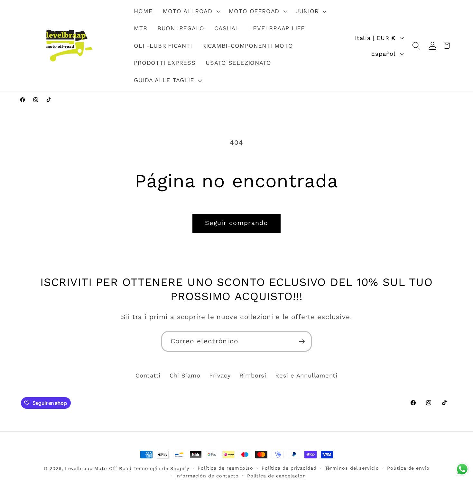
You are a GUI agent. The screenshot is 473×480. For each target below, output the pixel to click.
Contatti (148, 375)
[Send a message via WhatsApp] (462, 469)
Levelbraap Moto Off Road (98, 468)
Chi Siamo (185, 375)
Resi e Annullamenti (306, 375)
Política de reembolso (225, 468)
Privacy (219, 375)
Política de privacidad (289, 468)
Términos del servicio (352, 468)
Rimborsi (252, 375)
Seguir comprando (236, 223)
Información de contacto (207, 475)
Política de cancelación (276, 475)
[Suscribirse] (301, 341)
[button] (191, 11)
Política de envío (408, 468)
